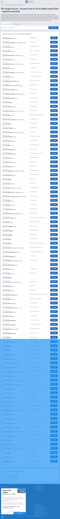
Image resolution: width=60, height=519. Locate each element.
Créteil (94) (34, 452)
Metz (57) (34, 285)
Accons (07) (34, 59)
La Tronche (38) (35, 358)
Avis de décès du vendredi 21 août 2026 (10, 477)
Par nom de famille (8, 24)
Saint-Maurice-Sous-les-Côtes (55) (39, 294)
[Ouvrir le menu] (2, 2)
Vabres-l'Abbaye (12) (36, 401)
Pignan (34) (34, 418)
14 (26, 464)
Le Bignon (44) (35, 140)
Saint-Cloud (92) (35, 354)
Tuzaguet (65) (35, 427)
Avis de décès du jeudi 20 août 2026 (9, 478)
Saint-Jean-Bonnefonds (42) (38, 371)
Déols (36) (34, 392)
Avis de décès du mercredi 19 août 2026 (10, 480)
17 (32, 464)
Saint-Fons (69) (35, 332)
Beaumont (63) (35, 174)
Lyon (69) (34, 204)
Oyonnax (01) (35, 161)
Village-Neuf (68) (35, 46)
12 (22, 464)
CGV (32, 515)
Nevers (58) (34, 238)
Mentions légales (39, 515)
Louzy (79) (34, 93)
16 (30, 464)
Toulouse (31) (35, 213)
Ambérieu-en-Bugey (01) (37, 72)
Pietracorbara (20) (36, 63)
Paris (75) (34, 456)
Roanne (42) (34, 110)
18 (34, 464)
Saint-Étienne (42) (36, 328)
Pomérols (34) (35, 375)
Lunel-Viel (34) (35, 260)
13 (24, 464)
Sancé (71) (34, 131)
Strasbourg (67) (35, 119)
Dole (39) (34, 166)
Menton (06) (34, 67)
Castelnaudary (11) (36, 221)
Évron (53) (34, 388)
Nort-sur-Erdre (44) (36, 80)
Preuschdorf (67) (35, 311)
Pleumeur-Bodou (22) (36, 76)
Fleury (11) (34, 273)
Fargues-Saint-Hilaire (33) (37, 251)
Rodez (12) (34, 431)
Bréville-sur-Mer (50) (36, 136)
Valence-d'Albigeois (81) (37, 247)
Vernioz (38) (34, 350)
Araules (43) (34, 226)
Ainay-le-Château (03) (37, 298)
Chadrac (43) (34, 281)
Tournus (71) (34, 89)
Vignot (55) (34, 234)
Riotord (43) (34, 384)
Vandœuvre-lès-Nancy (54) (38, 153)
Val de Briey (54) (35, 102)
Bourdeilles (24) (35, 170)
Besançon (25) (35, 191)
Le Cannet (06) (35, 307)
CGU (34, 515)
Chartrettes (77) (35, 461)
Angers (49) (34, 127)
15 (28, 464)
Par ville (16, 24)
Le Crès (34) (34, 435)
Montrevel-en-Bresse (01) (37, 405)
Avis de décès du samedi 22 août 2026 (10, 476)
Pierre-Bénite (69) (36, 345)
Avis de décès (4, 5)
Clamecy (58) (35, 200)
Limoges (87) (35, 337)
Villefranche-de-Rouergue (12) (38, 217)
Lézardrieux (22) (35, 144)
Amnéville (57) (35, 196)
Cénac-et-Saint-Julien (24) (37, 114)
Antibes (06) (34, 268)
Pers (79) (34, 179)
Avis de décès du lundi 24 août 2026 (9, 473)
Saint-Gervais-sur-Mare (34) (38, 444)
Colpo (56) (34, 149)
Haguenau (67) (35, 187)
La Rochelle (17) (35, 320)
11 (21, 464)
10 (19, 464)
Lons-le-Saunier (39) (36, 50)
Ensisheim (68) (35, 84)
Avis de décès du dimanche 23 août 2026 (10, 474)
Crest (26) (34, 42)
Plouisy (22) (34, 106)
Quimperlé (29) (35, 97)
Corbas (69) (34, 315)
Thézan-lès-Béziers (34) (37, 439)
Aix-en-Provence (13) (36, 324)
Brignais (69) (34, 37)
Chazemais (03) (35, 55)
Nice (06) (34, 255)
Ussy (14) (34, 448)
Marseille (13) (35, 341)
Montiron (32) (35, 208)
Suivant (41, 464)
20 (38, 464)
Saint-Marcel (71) (35, 230)
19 (36, 464)
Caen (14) (34, 183)
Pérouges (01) (35, 303)
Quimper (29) (35, 123)
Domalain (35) (35, 157)
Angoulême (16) (35, 422)
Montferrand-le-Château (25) (38, 243)
